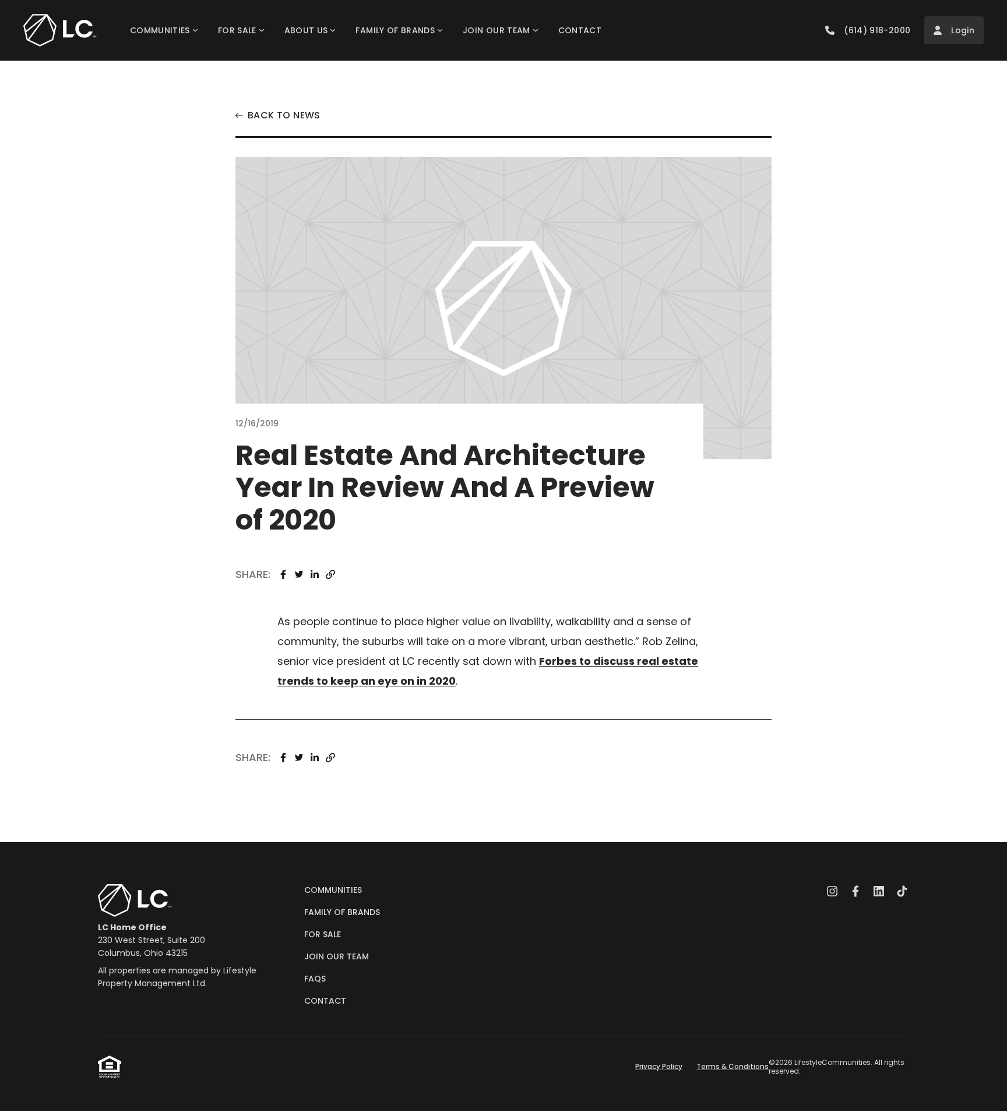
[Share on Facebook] (283, 574)
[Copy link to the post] (331, 574)
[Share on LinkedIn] (314, 574)
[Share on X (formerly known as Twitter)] (299, 574)
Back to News (284, 115)
